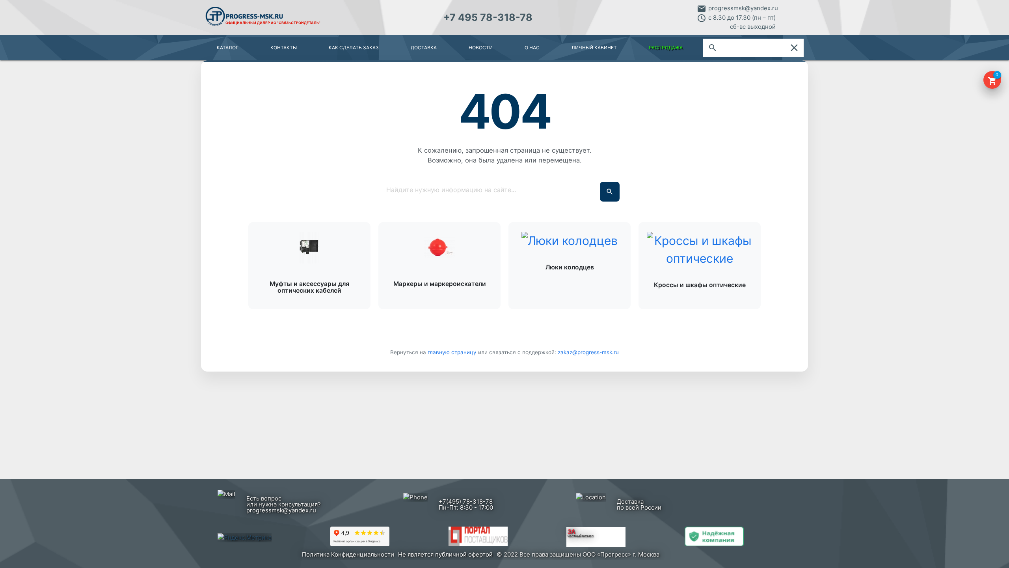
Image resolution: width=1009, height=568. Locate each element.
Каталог (227, 47)
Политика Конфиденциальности (348, 554)
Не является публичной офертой (445, 554)
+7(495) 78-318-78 (466, 501)
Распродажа (666, 47)
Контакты (283, 47)
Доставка (424, 47)
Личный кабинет (594, 47)
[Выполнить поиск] (610, 192)
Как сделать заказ (354, 47)
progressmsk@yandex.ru (743, 8)
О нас (532, 47)
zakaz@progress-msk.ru (588, 352)
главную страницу (453, 352)
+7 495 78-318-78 (487, 17)
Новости (481, 47)
